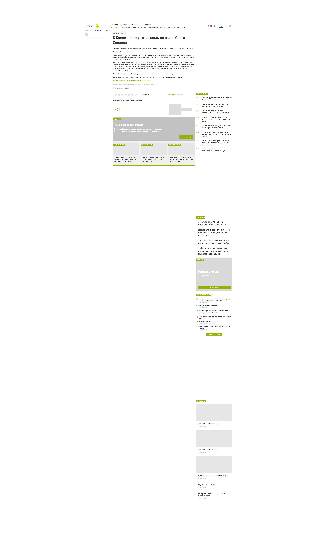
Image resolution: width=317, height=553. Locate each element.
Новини (115, 25)
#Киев (114, 88)
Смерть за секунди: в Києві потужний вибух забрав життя (212, 223)
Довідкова (143, 27)
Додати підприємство (214, 334)
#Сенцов (126, 88)
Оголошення (162, 27)
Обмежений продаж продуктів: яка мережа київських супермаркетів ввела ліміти (216, 119)
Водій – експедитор (206, 484)
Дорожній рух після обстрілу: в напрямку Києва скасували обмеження (217, 99)
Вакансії (183, 27)
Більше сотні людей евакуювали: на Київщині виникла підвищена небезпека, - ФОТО (216, 134)
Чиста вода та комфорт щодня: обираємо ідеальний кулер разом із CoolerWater (217, 142)
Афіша (136, 25)
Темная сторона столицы (208, 273)
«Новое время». (129, 52)
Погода (122, 27)
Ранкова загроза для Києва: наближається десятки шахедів (213, 150)
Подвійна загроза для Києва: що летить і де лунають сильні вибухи (214, 242)
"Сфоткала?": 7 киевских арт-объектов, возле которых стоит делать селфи (181, 159)
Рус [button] (221, 26)
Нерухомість (128, 27)
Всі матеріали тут (186, 137)
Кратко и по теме (128, 124)
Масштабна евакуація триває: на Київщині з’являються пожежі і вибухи (216, 112)
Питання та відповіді (153, 27)
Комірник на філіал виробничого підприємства (212, 494)
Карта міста (136, 27)
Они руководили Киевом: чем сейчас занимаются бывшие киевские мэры (153, 159)
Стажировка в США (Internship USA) (213, 476)
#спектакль (120, 88)
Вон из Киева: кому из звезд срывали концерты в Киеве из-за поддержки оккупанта (125, 159)
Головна (86, 30)
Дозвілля (147, 25)
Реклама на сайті (114, 27)
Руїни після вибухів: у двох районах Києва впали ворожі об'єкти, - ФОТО (217, 127)
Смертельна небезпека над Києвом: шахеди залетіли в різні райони (215, 105)
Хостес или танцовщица (208, 424)
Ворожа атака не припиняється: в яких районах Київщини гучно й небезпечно (214, 232)
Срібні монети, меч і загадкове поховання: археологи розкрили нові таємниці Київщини (213, 251)
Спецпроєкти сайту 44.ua (173, 27)
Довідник (126, 25)
